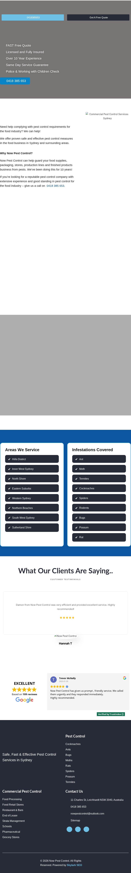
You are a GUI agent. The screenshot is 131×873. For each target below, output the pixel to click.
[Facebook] (69, 829)
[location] (86, 829)
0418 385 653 (55, 185)
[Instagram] (78, 829)
